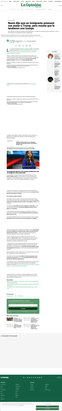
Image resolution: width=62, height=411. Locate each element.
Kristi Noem (26, 48)
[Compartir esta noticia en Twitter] (23, 46)
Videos (10, 1)
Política (22, 1)
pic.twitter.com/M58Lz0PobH (12, 103)
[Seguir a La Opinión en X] (26, 378)
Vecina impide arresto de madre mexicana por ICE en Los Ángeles (57, 80)
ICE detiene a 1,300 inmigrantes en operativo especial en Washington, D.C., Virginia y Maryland (18, 320)
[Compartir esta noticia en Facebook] (19, 46)
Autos (16, 393)
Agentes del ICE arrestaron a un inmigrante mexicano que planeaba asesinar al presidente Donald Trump (26, 143)
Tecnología (2, 395)
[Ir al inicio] (4, 378)
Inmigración (28, 1)
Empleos (46, 386)
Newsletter (32, 386)
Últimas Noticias (4, 1)
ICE (18, 9)
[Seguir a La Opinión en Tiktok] (32, 378)
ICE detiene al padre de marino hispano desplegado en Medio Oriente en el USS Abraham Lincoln (35, 320)
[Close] (60, 406)
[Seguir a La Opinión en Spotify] (39, 378)
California (56, 69)
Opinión (17, 391)
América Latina (39, 1)
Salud (1, 393)
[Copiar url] (30, 46)
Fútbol (22, 9)
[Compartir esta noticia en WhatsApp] (16, 46)
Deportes (17, 389)
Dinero (2, 391)
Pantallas (49, 9)
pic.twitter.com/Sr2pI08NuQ (11, 66)
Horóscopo (32, 389)
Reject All (47, 406)
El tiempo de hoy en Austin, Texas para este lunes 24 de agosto (57, 87)
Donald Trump (13, 9)
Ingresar (60, 5)
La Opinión (9, 20)
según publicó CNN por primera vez (21, 147)
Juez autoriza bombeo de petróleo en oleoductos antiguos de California (56, 73)
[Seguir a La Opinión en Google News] (33, 378)
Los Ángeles (50, 1)
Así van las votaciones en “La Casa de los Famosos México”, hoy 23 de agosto (57, 57)
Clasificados (47, 384)
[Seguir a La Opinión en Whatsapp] (37, 378)
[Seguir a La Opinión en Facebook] (13, 42)
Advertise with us (47, 389)
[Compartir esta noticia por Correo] (26, 46)
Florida (17, 397)
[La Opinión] (31, 5)
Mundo (33, 1)
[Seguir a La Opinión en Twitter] (16, 42)
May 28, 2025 (22, 67)
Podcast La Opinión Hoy (29, 9)
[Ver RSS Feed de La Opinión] (41, 378)
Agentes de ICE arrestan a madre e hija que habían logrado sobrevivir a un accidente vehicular (35, 327)
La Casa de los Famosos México (41, 9)
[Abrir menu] (2, 5)
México (45, 1)
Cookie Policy (21, 405)
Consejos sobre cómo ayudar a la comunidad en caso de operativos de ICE (17, 326)
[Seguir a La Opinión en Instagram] (18, 42)
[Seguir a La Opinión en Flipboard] (35, 378)
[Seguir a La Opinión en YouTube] (30, 378)
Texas (2, 397)
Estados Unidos (16, 1)
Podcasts (31, 384)
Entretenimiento (3, 389)
